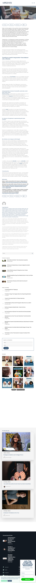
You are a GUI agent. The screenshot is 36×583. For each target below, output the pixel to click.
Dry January (13, 76)
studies (20, 163)
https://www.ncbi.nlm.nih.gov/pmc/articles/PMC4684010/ (16, 182)
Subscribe (27, 579)
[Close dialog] (34, 561)
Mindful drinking (5, 93)
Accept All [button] (9, 580)
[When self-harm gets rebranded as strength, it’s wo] (18, 361)
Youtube (6, 575)
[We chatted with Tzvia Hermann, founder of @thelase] (29, 372)
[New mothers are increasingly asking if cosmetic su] (7, 372)
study (7, 109)
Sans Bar (14, 161)
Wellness (18, 10)
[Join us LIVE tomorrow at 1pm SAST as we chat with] (7, 383)
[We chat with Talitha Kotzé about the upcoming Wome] (18, 383)
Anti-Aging (5, 510)
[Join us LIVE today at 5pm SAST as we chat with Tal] (29, 383)
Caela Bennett (18, 15)
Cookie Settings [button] (4, 580)
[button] (34, 2)
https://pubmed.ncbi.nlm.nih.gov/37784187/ (10, 193)
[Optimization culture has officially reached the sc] (18, 372)
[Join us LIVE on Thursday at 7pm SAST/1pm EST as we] (29, 361)
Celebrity (5, 452)
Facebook (6, 567)
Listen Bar (23, 161)
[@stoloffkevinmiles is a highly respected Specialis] (7, 361)
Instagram (7, 572)
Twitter (6, 569)
